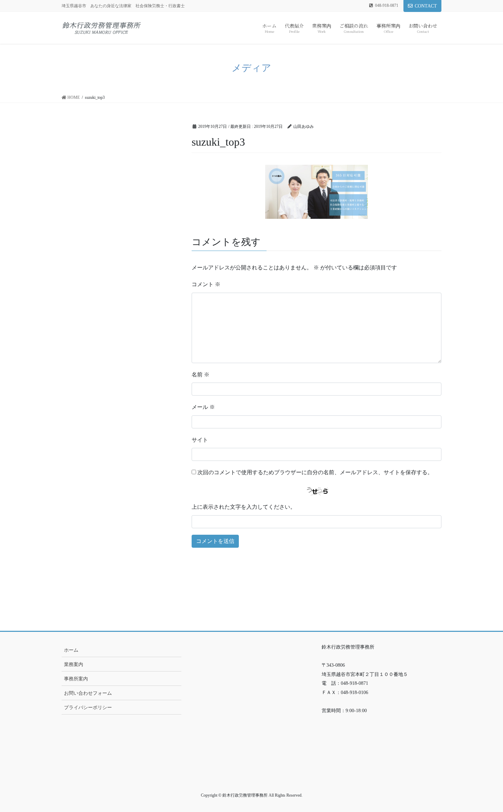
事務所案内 (76, 678)
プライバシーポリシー (88, 707)
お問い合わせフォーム (88, 693)
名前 (200, 374)
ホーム (71, 650)
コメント (206, 284)
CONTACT (426, 6)
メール (203, 407)
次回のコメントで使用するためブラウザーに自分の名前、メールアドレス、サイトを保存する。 (315, 472)
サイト (200, 440)
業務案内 (73, 664)
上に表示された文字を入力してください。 (244, 507)
